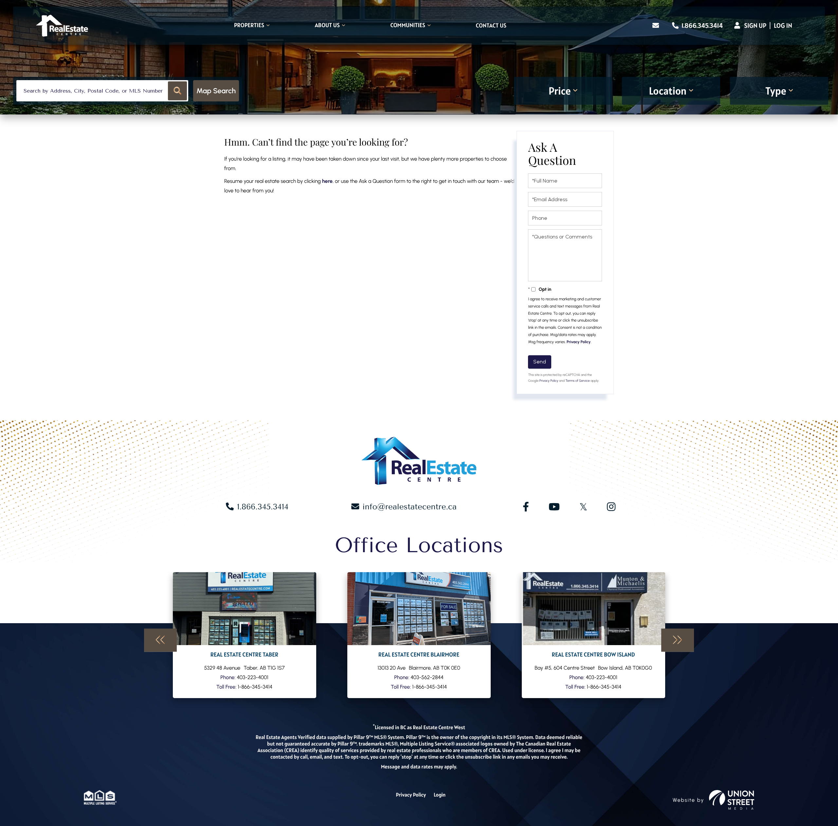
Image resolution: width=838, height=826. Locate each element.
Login (440, 795)
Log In (783, 25)
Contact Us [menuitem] (491, 26)
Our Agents (244, 635)
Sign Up (755, 25)
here (327, 181)
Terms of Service (577, 380)
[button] (177, 90)
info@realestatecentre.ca (409, 506)
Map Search (216, 90)
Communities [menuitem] (407, 25)
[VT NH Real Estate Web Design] (731, 800)
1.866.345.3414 (701, 25)
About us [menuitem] (327, 25)
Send (539, 362)
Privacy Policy (579, 342)
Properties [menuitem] (249, 25)
